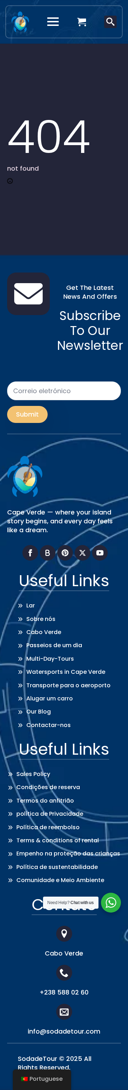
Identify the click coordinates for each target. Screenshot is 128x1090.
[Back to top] (112, 1074)
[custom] (47, 553)
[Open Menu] (53, 21)
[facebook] (30, 553)
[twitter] (82, 553)
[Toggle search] (110, 22)
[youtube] (100, 553)
